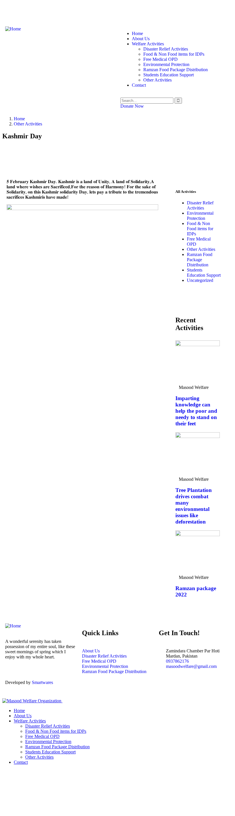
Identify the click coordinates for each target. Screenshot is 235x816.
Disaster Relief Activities (200, 205)
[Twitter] (28, 12)
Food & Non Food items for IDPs (200, 228)
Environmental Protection (200, 216)
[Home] (13, 28)
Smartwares (42, 682)
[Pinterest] (59, 12)
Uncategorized (200, 280)
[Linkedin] (174, 687)
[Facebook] (12, 12)
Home (19, 118)
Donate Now (132, 106)
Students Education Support (204, 273)
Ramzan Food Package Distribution (199, 259)
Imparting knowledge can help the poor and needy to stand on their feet (196, 411)
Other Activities (28, 123)
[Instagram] (43, 12)
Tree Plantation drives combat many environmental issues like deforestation (193, 506)
